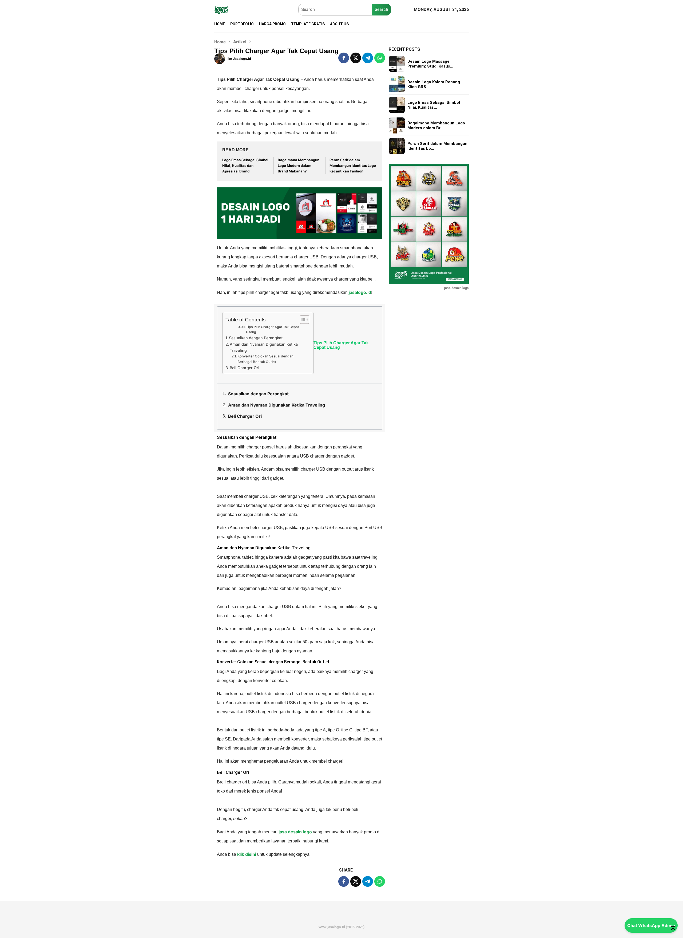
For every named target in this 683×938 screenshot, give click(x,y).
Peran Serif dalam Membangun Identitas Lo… (437, 146)
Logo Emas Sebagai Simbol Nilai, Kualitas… (433, 105)
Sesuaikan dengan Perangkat (256, 338)
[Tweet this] (355, 58)
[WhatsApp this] (379, 58)
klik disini (246, 854)
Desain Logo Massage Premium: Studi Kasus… (430, 64)
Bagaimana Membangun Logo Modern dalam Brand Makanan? (298, 165)
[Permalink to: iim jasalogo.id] (219, 58)
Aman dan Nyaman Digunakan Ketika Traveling (264, 347)
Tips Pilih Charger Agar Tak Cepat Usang (272, 329)
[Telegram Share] (367, 58)
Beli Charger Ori (244, 367)
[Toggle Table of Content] (302, 319)
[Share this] (343, 58)
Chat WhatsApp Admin (651, 925)
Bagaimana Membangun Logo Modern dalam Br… (436, 125)
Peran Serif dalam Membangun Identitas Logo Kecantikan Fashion (352, 165)
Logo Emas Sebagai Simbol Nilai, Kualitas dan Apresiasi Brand (245, 165)
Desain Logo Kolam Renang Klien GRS (433, 84)
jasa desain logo (295, 831)
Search (381, 9)
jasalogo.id (360, 292)
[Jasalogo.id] (221, 9)
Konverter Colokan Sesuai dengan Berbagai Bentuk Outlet (265, 359)
